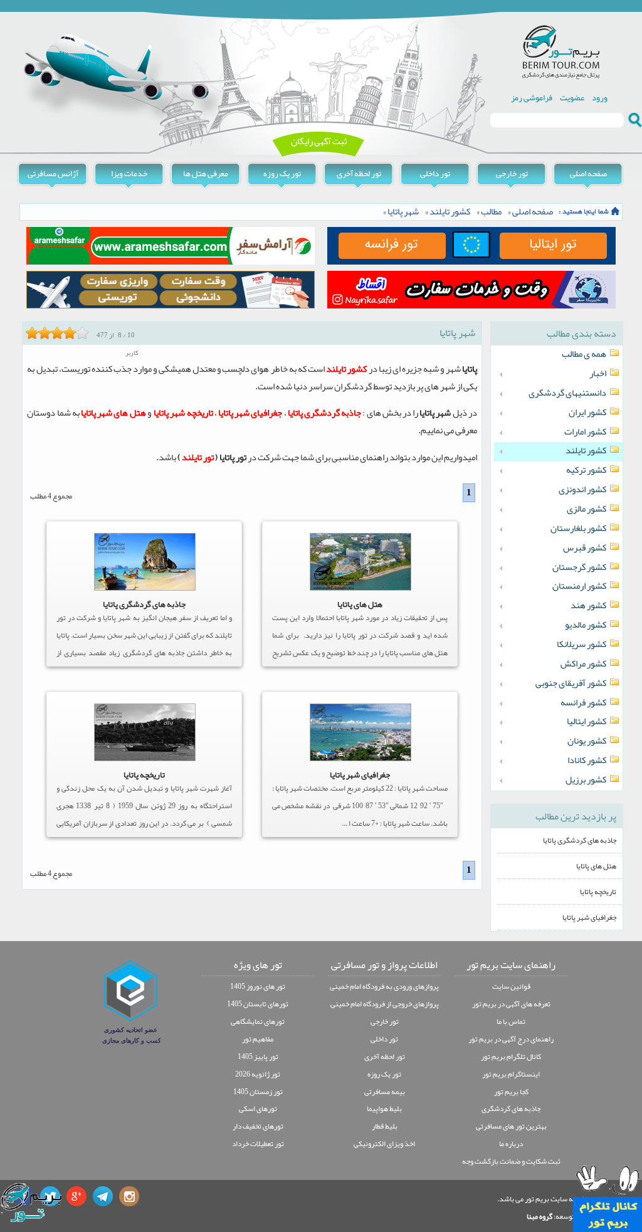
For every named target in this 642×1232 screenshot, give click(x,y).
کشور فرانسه (583, 703)
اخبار (597, 373)
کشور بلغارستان (578, 528)
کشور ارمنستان (579, 586)
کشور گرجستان (579, 567)
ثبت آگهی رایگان (319, 141)
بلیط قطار (384, 1126)
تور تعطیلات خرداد (258, 1143)
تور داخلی (435, 173)
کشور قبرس (584, 548)
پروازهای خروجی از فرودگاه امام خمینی (384, 1003)
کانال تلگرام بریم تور (511, 1056)
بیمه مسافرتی (384, 1091)
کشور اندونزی (582, 489)
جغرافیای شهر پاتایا (360, 774)
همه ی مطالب (584, 354)
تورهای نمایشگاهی (258, 1021)
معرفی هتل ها (205, 173)
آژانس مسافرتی (53, 173)
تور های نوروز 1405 (257, 986)
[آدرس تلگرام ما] (103, 1196)
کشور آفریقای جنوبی (570, 683)
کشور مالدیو (585, 625)
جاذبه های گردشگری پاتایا (144, 604)
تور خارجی (512, 173)
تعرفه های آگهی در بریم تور (511, 1003)
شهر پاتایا (403, 212)
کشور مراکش (583, 664)
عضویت (572, 97)
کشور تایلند (449, 212)
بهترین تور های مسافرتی (511, 1126)
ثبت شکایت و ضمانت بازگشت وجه (511, 1161)
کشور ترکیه (586, 470)
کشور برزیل (586, 780)
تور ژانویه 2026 (257, 1074)
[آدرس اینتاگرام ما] (129, 1196)
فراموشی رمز (531, 97)
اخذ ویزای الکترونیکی (384, 1143)
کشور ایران (587, 412)
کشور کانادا (586, 760)
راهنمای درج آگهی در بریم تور (511, 1038)
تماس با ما (511, 1021)
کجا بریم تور (511, 1091)
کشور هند (588, 605)
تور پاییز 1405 (258, 1056)
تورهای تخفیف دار (258, 1126)
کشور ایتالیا (586, 721)
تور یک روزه (282, 173)
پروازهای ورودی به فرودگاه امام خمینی (384, 986)
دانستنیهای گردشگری (567, 393)
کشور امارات (585, 432)
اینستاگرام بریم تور (511, 1074)
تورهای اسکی (258, 1108)
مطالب (491, 212)
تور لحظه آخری (359, 173)
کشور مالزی (586, 509)
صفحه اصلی (588, 173)
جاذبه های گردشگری (511, 1108)
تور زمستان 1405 (258, 1091)
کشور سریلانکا (581, 644)
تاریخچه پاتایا (144, 774)
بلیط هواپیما (384, 1108)
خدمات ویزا (129, 173)
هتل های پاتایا (359, 604)
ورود (600, 97)
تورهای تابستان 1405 (257, 1003)
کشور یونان (586, 741)
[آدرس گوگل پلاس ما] (76, 1196)
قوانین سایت (511, 986)
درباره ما (511, 1143)
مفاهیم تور (257, 1038)
